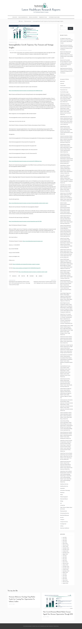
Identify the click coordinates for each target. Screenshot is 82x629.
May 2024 (65, 577)
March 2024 (65, 580)
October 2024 (65, 569)
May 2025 (65, 558)
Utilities (61, 525)
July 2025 (65, 555)
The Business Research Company (24, 50)
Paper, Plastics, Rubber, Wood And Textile (66, 508)
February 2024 (66, 581)
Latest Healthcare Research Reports (41, 9)
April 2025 (65, 560)
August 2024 (65, 572)
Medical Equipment (33, 17)
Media (61, 494)
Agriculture (62, 81)
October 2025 (65, 551)
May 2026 (65, 540)
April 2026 (65, 541)
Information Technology (65, 490)
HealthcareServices (23, 17)
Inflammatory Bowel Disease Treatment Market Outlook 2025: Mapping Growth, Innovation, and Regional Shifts (45, 282)
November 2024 (66, 567)
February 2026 (66, 545)
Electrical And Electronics (65, 87)
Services (62, 517)
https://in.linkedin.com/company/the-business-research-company (26, 264)
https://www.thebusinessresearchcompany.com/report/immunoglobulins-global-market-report (28, 203)
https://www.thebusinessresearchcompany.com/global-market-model (32, 271)
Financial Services (63, 89)
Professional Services (64, 513)
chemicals (62, 83)
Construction (62, 85)
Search (61, 25)
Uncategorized (63, 523)
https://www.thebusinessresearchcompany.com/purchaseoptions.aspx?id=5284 (25, 221)
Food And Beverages (64, 91)
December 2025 (66, 548)
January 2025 (65, 564)
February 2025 (66, 563)
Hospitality (62, 488)
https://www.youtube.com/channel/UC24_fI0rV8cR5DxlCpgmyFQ (27, 268)
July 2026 (65, 537)
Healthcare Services (64, 484)
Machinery (62, 492)
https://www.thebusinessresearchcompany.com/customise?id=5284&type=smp (25, 161)
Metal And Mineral (64, 498)
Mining (61, 501)
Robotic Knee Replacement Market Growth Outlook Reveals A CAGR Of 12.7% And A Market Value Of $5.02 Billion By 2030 (66, 54)
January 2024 (65, 583)
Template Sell (56, 626)
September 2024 (66, 570)
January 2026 (65, 546)
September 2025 (66, 552)
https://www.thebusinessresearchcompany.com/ (33, 241)
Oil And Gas (62, 505)
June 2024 (65, 575)
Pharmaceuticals (43, 17)
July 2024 (65, 574)
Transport (62, 519)
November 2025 (66, 549)
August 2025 (65, 554)
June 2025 (65, 557)
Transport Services (64, 521)
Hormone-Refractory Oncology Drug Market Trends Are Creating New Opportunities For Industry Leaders (22, 599)
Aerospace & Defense (64, 79)
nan (61, 503)
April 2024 (65, 578)
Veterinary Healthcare (54, 17)
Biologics (15, 17)
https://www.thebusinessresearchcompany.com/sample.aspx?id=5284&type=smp (25, 90)
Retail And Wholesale (64, 515)
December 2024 (66, 566)
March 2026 (65, 543)
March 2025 (65, 561)
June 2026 (65, 538)
